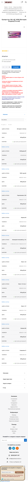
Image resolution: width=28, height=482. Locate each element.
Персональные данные (14, 408)
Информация (14, 412)
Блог (14, 427)
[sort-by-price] (10, 125)
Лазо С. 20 (23, 261)
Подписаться (19, 472)
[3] (5, 51)
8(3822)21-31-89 (22, 332)
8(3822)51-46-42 (22, 177)
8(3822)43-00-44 (22, 221)
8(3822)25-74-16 (22, 266)
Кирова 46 (23, 217)
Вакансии (14, 404)
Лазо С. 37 (23, 306)
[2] (4, 51)
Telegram (13, 448)
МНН (14, 433)
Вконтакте (10, 448)
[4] (6, 51)
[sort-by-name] (4, 125)
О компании (14, 398)
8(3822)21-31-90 (22, 199)
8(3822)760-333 (23, 354)
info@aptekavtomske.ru (15, 458)
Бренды (14, 431)
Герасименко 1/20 (21, 195)
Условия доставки (14, 419)
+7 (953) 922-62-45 (14, 243)
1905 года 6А (23, 173)
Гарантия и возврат (14, 421)
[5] (8, 51)
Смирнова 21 (23, 350)
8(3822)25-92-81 (22, 288)
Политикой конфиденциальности (11, 476)
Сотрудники (14, 402)
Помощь (14, 415)
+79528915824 (23, 155)
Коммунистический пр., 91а (19, 239)
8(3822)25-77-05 (22, 310)
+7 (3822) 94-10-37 (22, 243)
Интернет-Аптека (21, 128)
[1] (2, 51)
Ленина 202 (23, 328)
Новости (14, 400)
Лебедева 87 (22, 151)
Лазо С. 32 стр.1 (22, 284)
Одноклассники (17, 448)
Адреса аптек (14, 406)
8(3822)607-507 (23, 133)
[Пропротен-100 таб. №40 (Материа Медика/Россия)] (14, 34)
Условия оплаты (14, 417)
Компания (14, 396)
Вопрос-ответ (14, 429)
